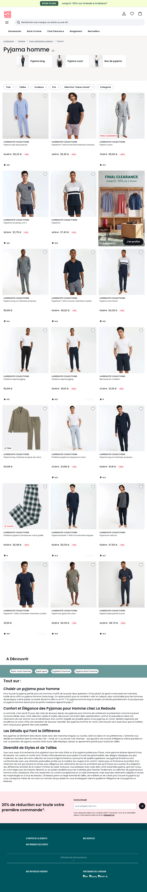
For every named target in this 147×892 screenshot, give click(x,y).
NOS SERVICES (89, 838)
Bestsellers (94, 31)
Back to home (34, 31)
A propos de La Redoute (36, 838)
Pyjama (60, 41)
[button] (140, 13)
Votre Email (80, 799)
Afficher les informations (73, 857)
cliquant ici (108, 815)
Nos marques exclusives (37, 844)
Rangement (76, 31)
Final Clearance (55, 31)
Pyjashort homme (61, 671)
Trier (8, 87)
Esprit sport (41, 671)
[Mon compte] (124, 13)
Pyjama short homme (86, 671)
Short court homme (21, 671)
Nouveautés (14, 31)
